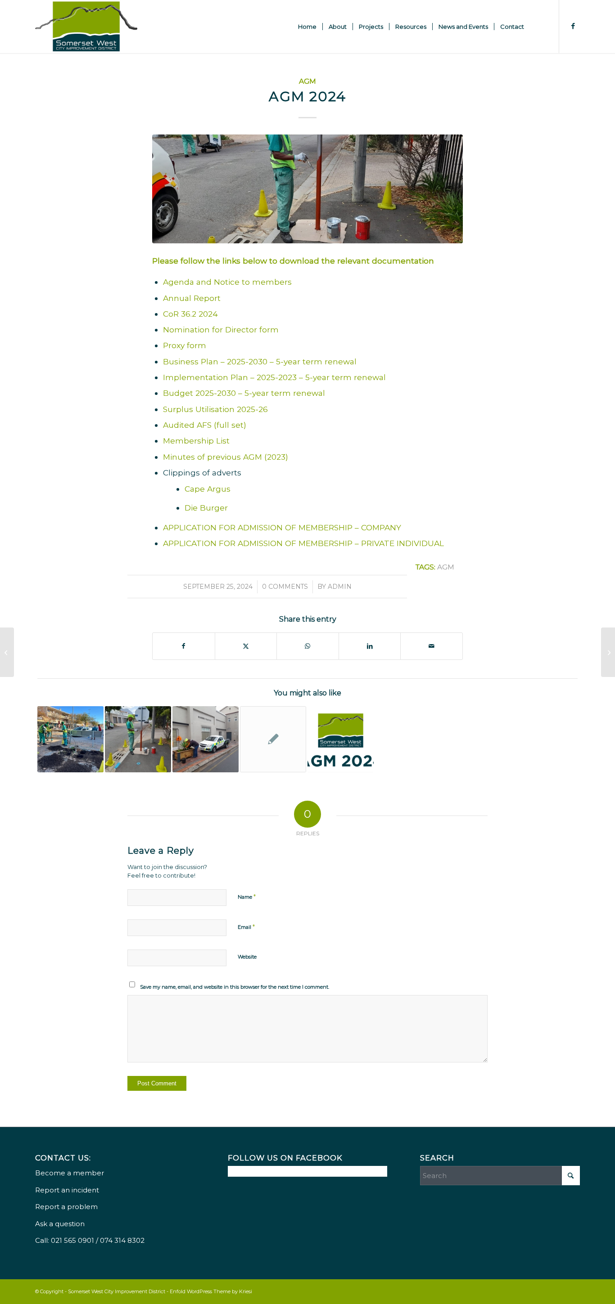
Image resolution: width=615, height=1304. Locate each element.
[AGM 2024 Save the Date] (7, 652)
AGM (307, 81)
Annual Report (192, 298)
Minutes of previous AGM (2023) (225, 457)
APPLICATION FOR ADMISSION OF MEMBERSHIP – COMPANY (282, 527)
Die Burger (206, 507)
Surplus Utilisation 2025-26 (215, 409)
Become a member (69, 1173)
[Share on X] (246, 646)
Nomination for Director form (221, 329)
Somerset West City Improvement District (116, 1291)
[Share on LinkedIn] (370, 646)
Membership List (196, 440)
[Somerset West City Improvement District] (86, 26)
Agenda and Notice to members (227, 282)
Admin (340, 587)
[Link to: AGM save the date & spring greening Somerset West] (205, 739)
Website (247, 957)
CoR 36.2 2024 (190, 313)
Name (247, 896)
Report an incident (67, 1190)
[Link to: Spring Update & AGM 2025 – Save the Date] (70, 739)
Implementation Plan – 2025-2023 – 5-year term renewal (274, 377)
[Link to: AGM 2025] (138, 739)
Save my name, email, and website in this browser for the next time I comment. (234, 987)
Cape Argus (208, 488)
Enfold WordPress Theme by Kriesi (211, 1291)
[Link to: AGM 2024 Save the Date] (341, 739)
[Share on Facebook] (184, 646)
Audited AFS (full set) (204, 425)
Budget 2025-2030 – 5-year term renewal (244, 393)
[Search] (538, 26)
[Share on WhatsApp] (308, 646)
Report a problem (66, 1206)
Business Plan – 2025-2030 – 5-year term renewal (260, 361)
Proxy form (184, 345)
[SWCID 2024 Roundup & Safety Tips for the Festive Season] (608, 652)
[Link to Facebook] (573, 26)
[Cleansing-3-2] (307, 188)
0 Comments (285, 587)
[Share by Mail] (431, 646)
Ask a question (60, 1223)
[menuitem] (307, 26)
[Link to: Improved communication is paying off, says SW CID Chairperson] (273, 739)
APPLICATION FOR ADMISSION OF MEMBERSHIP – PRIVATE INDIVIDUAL (303, 543)
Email (246, 926)
